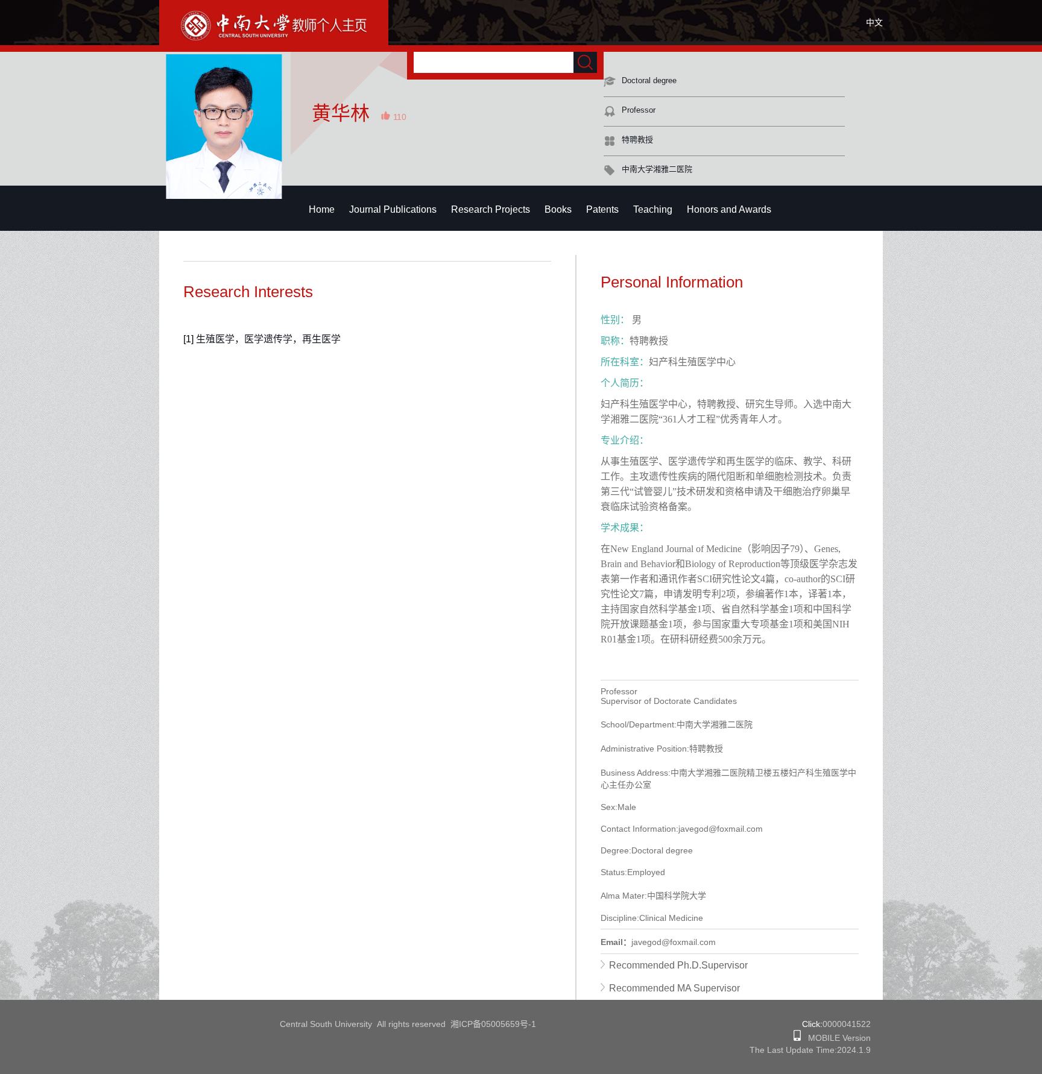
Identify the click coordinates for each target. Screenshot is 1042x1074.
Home (322, 209)
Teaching (652, 209)
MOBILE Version (836, 1038)
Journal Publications (393, 209)
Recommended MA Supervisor (674, 988)
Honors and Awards (729, 209)
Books (558, 209)
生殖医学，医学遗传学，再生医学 (268, 339)
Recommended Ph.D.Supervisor (678, 965)
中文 (874, 22)
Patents (602, 209)
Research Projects (490, 209)
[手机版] (797, 1038)
